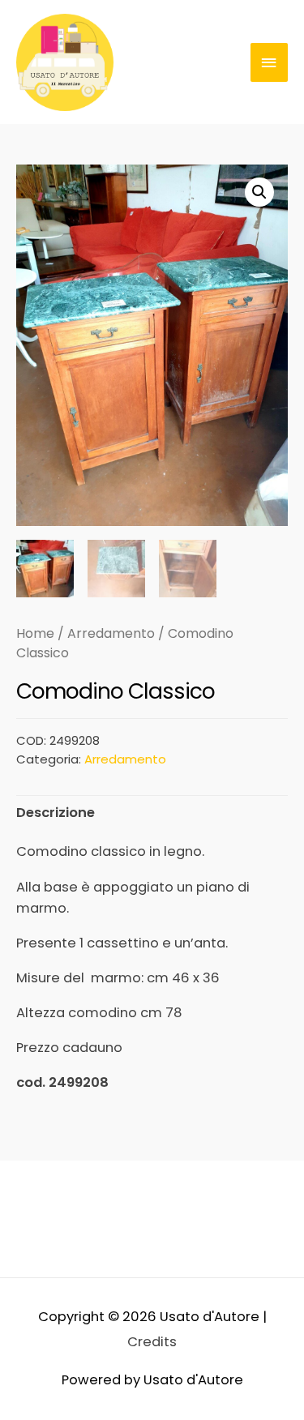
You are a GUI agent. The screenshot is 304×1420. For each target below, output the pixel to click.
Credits (152, 1341)
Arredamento (111, 633)
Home (35, 633)
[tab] (152, 812)
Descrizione (55, 812)
